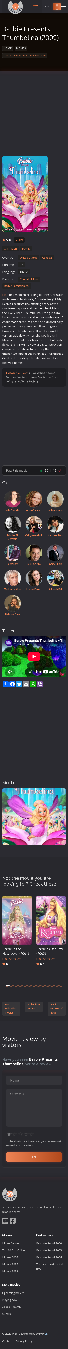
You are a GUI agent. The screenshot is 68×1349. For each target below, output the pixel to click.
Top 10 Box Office (13, 1250)
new (41, 308)
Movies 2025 (10, 1264)
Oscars (6, 1314)
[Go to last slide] (8, 818)
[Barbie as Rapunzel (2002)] (51, 920)
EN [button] (44, 6)
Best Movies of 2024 (49, 1257)
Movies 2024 (10, 1271)
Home (8, 48)
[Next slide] (60, 818)
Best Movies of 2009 (56, 1008)
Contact (7, 1341)
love (9, 362)
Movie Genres (10, 1243)
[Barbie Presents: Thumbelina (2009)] (34, 816)
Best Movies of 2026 (49, 1243)
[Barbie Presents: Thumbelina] (25, 194)
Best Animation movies (11, 1008)
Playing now (9, 1300)
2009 (19, 240)
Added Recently (11, 1307)
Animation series (34, 1006)
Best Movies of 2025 (49, 1250)
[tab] (8, 985)
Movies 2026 (10, 1257)
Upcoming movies (13, 1293)
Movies (21, 48)
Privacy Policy (24, 1341)
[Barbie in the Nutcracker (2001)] (17, 920)
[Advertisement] (34, 117)
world (54, 331)
